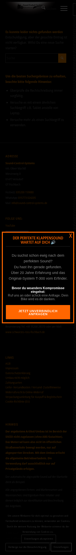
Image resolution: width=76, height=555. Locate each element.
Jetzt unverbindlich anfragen (38, 312)
